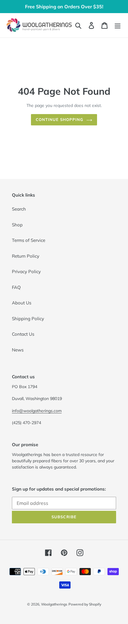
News (18, 350)
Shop (17, 225)
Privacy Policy (26, 271)
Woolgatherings (54, 604)
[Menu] (117, 25)
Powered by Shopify (84, 604)
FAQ (16, 287)
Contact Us (23, 334)
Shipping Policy (28, 318)
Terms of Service (28, 240)
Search (19, 209)
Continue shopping (60, 119)
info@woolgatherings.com (37, 410)
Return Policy (25, 256)
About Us (21, 303)
